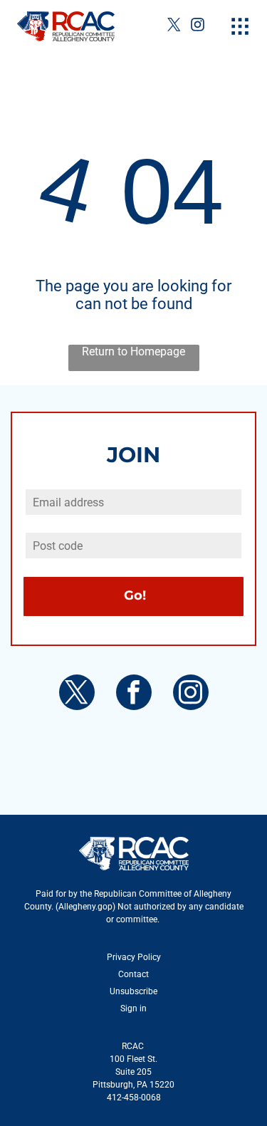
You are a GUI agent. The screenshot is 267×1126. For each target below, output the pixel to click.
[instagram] (198, 26)
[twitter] (174, 26)
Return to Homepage (133, 351)
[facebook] (134, 694)
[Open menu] (240, 26)
